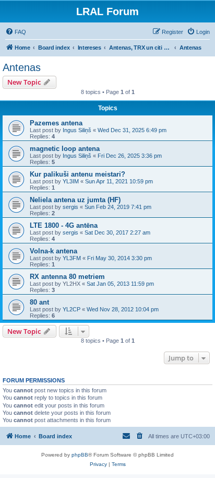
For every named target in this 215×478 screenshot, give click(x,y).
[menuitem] (15, 32)
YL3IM (71, 181)
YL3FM (72, 258)
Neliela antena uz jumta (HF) (75, 200)
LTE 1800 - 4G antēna (64, 225)
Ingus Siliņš (77, 130)
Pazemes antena (56, 123)
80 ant (39, 302)
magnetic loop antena (65, 149)
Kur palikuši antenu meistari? (77, 174)
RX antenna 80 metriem (67, 277)
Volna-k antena (53, 251)
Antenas (22, 67)
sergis (70, 207)
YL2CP (71, 309)
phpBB (79, 455)
